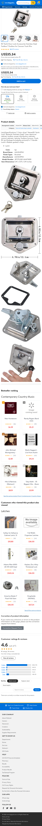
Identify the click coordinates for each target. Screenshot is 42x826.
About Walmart (6, 718)
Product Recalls (7, 770)
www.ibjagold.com (21, 64)
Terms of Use (6, 779)
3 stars (3, 669)
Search (37, 690)
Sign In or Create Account (15, 705)
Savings (25, 7)
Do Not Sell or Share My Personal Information (16, 791)
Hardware (36, 128)
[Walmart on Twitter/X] (7, 808)
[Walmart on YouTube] (11, 808)
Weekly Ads (29, 708)
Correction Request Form (12, 628)
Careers (4, 721)
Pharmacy (5, 761)
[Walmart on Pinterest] (15, 808)
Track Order (15, 708)
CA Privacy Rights (7, 785)
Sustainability (6, 730)
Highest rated (25, 681)
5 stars (3, 665)
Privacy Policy (6, 782)
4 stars (3, 667)
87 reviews (15, 49)
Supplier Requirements (9, 732)
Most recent (12, 681)
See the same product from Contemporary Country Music (22, 496)
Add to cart (21, 81)
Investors (5, 727)
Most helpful (6, 685)
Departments (8, 7)
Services (17, 7)
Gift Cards (5, 751)
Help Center (33, 705)
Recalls (4, 764)
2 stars (3, 672)
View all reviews (8, 658)
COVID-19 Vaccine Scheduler (11, 758)
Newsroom (5, 724)
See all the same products (33, 610)
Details (17, 109)
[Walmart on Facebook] (3, 808)
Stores (4, 742)
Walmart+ (5, 748)
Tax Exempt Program (8, 772)
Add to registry (31, 113)
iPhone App (5, 798)
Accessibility (6, 767)
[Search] (33, 3)
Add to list (11, 113)
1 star (3, 674)
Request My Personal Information (12, 788)
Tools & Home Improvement (23, 128)
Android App (6, 801)
